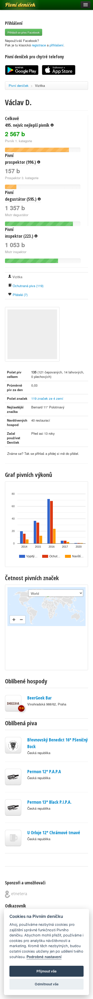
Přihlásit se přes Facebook (23, 32)
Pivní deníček (15, 3)
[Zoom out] (21, 619)
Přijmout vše (46, 971)
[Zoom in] (14, 619)
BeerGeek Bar (39, 698)
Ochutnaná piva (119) (27, 285)
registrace (39, 45)
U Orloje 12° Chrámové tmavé (53, 832)
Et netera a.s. (16, 894)
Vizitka (40, 85)
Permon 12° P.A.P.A (44, 771)
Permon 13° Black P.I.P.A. (49, 802)
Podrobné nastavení (44, 957)
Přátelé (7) (20, 294)
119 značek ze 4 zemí (47, 398)
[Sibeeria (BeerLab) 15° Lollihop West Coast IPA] (13, 703)
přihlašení (56, 45)
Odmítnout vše (47, 984)
